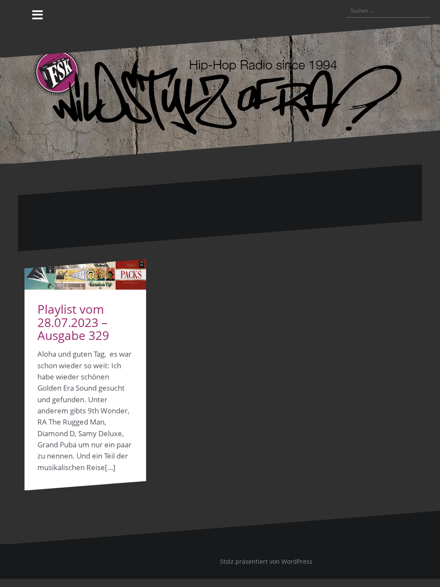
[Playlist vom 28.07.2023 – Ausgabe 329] (85, 274)
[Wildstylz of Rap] (220, 93)
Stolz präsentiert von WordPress (266, 561)
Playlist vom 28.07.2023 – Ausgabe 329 (73, 322)
